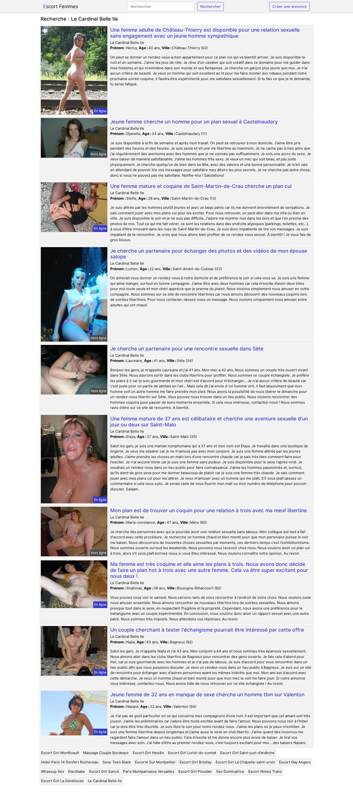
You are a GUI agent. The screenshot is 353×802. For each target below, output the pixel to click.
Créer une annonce (289, 6)
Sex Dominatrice (230, 771)
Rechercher (210, 6)
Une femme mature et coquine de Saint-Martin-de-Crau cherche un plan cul (201, 186)
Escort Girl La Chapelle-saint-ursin (245, 762)
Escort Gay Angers (295, 762)
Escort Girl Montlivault (60, 752)
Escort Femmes (60, 6)
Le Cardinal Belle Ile (105, 781)
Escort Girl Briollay (196, 762)
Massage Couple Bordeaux (106, 752)
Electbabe (76, 771)
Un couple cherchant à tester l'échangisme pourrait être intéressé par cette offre (207, 630)
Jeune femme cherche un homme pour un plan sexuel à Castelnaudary (194, 122)
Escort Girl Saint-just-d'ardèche (247, 752)
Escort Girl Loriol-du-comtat (192, 752)
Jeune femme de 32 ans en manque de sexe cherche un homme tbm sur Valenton (207, 694)
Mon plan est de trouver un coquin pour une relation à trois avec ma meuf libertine (208, 510)
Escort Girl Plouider (195, 771)
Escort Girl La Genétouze (62, 781)
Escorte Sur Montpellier (155, 762)
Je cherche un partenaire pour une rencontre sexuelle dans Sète (186, 349)
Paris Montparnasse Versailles (148, 771)
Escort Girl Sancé (104, 771)
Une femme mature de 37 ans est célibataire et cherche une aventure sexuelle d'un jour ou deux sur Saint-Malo (209, 422)
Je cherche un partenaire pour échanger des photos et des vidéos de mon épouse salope (208, 254)
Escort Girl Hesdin (148, 752)
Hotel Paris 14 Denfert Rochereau (69, 762)
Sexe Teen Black (117, 762)
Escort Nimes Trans (265, 771)
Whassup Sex (52, 771)
